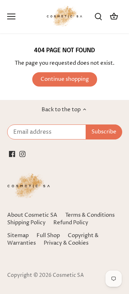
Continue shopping (64, 79)
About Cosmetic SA (32, 215)
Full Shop (48, 235)
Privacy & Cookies (66, 243)
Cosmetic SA (68, 275)
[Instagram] (22, 153)
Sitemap (18, 235)
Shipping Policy (26, 222)
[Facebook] (12, 153)
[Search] (98, 16)
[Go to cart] (114, 16)
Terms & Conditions (90, 215)
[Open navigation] (11, 16)
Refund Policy (70, 222)
